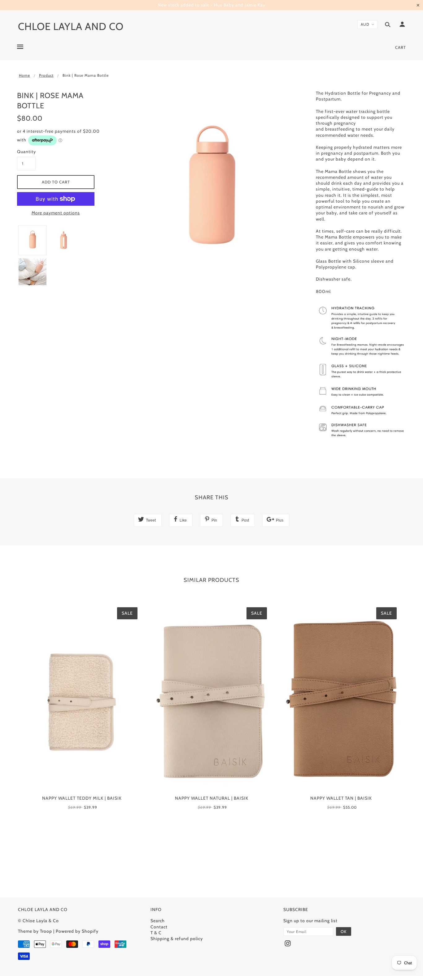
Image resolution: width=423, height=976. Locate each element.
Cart (400, 47)
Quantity (26, 151)
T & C (156, 932)
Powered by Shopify (77, 931)
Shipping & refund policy (176, 938)
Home (24, 75)
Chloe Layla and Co (71, 26)
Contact (159, 927)
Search (157, 920)
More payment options (56, 213)
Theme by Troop (35, 931)
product (46, 75)
